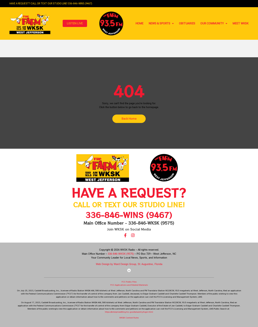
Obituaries (187, 23)
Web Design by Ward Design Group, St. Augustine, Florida (129, 264)
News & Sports (159, 23)
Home (139, 23)
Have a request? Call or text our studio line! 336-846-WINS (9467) (50, 3)
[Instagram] (133, 235)
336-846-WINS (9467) (129, 214)
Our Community (212, 23)
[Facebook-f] (125, 235)
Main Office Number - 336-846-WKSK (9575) (129, 223)
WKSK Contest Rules (129, 317)
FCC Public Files (129, 282)
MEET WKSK (241, 23)
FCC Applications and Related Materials (129, 285)
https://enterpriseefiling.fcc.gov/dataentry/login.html (129, 312)
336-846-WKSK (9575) (121, 253)
